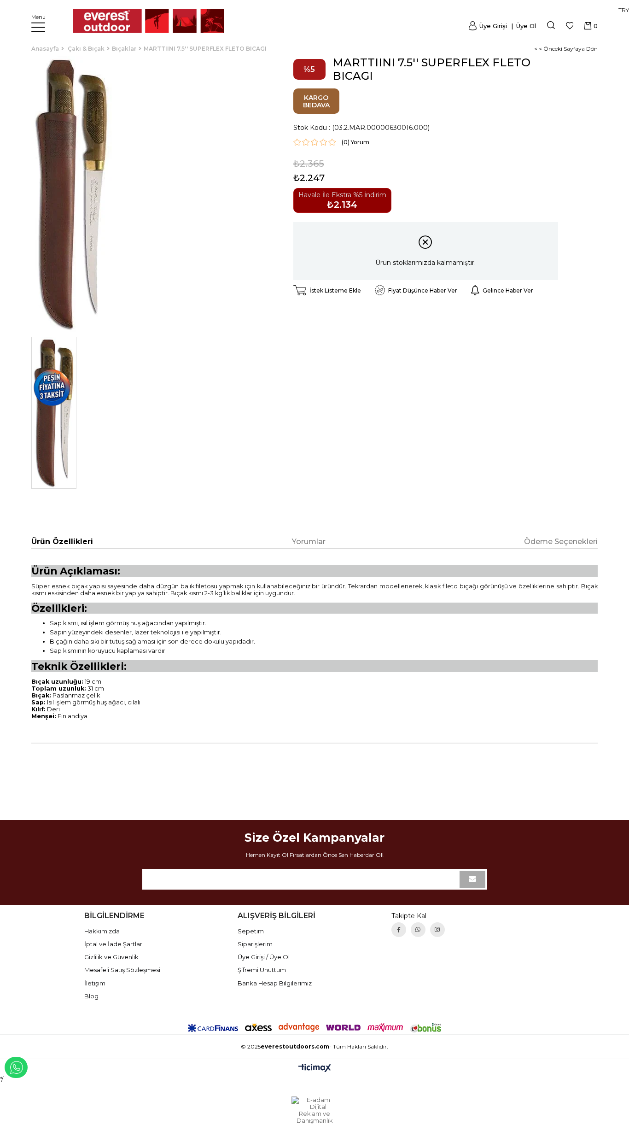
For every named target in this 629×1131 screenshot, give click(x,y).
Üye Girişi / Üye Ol (264, 957)
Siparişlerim (255, 944)
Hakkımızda (102, 931)
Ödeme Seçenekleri (561, 541)
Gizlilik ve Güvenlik (111, 957)
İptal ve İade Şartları (114, 944)
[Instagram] (437, 929)
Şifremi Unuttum (262, 969)
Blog (91, 996)
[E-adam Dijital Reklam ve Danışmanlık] (314, 1110)
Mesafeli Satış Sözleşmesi (122, 969)
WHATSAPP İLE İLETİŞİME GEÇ (16, 1067)
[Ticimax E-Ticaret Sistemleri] (314, 1068)
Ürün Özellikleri (62, 541)
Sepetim (251, 931)
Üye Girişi (493, 25)
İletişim (94, 983)
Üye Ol (525, 25)
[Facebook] (398, 929)
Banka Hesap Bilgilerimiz (275, 983)
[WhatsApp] (418, 929)
